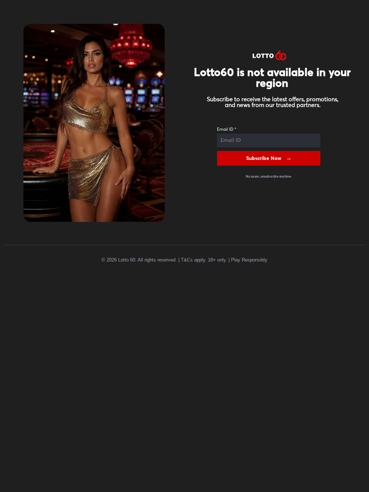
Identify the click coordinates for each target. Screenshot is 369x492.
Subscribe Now (263, 158)
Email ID (226, 130)
